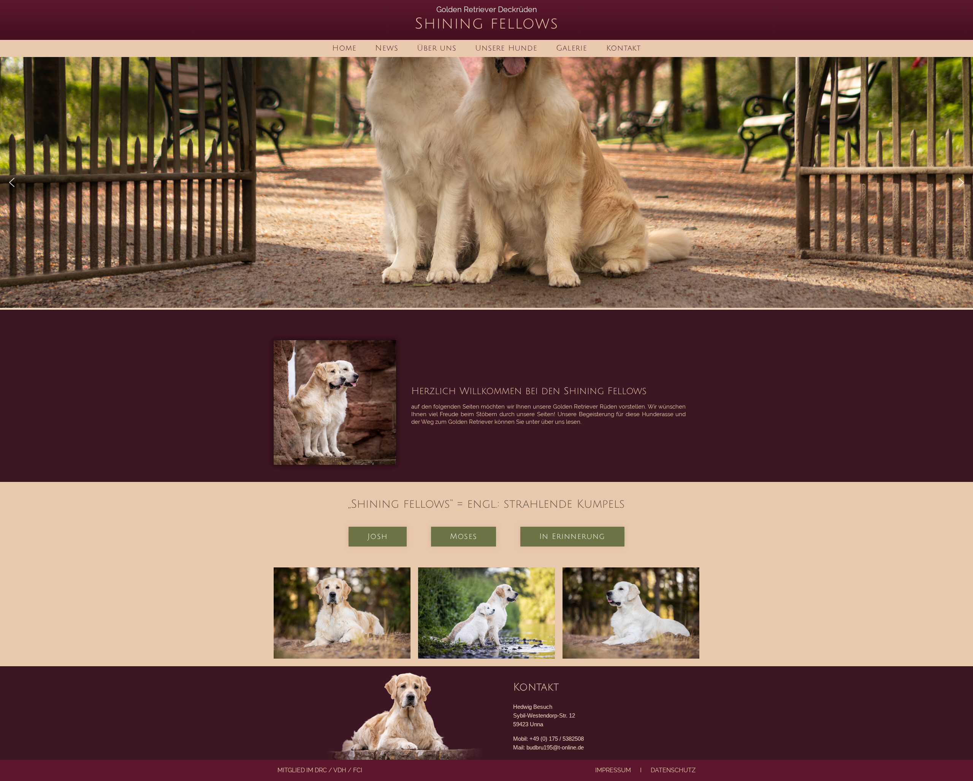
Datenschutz (673, 770)
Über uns (436, 48)
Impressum (613, 770)
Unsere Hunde (506, 48)
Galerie (571, 48)
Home (344, 48)
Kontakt (623, 48)
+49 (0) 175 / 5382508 (556, 738)
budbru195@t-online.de (555, 747)
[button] (12, 182)
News (386, 48)
